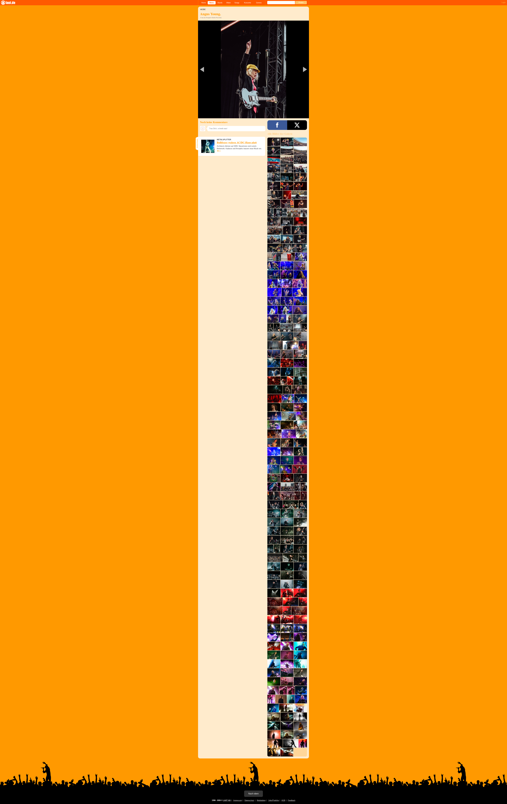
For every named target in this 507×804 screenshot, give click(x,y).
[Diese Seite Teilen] (277, 125)
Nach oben (253, 794)
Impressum (237, 800)
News (211, 3)
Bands (220, 3)
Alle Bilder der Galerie (280, 134)
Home (203, 3)
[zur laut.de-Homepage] (10, 2)
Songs (236, 3)
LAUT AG (227, 800)
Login (504, 2)
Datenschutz (249, 800)
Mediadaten (261, 800)
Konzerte (247, 3)
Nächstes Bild (253, 69)
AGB (283, 800)
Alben (228, 3)
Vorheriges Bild (216, 69)
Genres (259, 3)
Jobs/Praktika (273, 800)
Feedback (291, 800)
